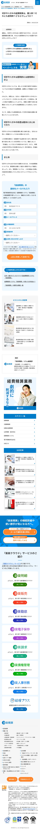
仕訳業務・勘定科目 (9, 432)
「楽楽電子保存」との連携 (22, 745)
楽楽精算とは (6, 751)
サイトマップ (24, 773)
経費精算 (8, 30)
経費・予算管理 (20, 735)
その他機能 (19, 747)
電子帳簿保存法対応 (9, 440)
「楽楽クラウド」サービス (11, 564)
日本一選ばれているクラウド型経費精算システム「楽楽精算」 (19, 277)
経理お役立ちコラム (29, 6)
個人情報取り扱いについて (28, 762)
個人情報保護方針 (25, 764)
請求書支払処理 (7, 739)
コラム (23, 771)
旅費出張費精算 (8, 428)
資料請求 (11, 779)
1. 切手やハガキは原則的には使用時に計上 (19, 49)
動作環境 (5, 765)
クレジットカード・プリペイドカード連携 (26, 737)
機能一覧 (5, 731)
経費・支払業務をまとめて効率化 (11, 772)
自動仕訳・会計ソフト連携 (22, 733)
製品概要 (5, 729)
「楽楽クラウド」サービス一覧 (29, 753)
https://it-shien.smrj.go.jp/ (29, 809)
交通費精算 (7, 424)
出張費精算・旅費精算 (9, 737)
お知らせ (6, 444)
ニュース (23, 766)
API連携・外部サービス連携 (23, 741)
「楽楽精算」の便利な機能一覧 (13, 285)
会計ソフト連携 (7, 758)
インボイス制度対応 (8, 743)
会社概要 (23, 751)
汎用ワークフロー (8, 745)
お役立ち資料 (6, 760)
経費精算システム (9, 436)
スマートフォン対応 (21, 739)
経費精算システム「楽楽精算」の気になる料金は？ (20, 282)
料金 (4, 753)
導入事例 (5, 755)
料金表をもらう (25, 779)
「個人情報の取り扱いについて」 (26, 247)
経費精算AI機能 (7, 747)
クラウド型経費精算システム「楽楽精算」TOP (11, 6)
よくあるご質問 (7, 762)
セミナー (23, 769)
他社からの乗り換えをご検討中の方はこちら (11, 768)
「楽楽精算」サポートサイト (28, 759)
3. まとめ (8, 54)
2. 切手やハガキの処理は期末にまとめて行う (19, 51)
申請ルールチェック (21, 743)
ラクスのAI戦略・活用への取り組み (29, 756)
